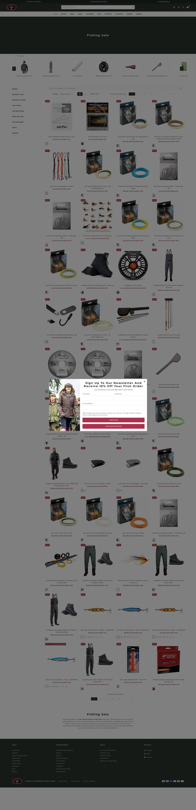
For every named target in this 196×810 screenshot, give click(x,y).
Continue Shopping (113, 426)
